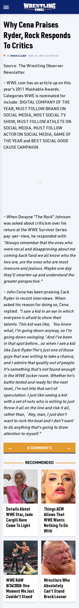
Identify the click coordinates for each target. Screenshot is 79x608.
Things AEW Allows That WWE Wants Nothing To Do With (56, 520)
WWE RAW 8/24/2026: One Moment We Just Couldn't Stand (20, 588)
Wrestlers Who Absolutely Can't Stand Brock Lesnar (57, 588)
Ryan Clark (18, 55)
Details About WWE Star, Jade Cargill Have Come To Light (19, 517)
